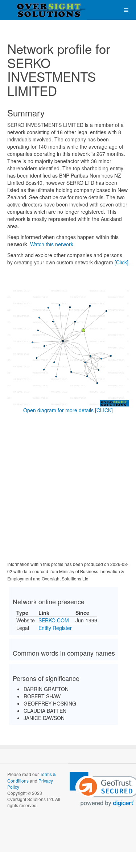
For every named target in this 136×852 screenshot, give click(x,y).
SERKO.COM (53, 620)
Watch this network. (52, 244)
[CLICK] (104, 410)
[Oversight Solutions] (29, 10)
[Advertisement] (68, 489)
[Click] (121, 262)
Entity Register (55, 627)
